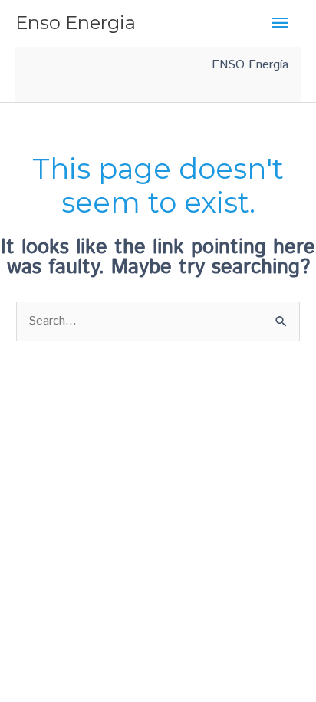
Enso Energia (75, 23)
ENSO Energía (250, 65)
